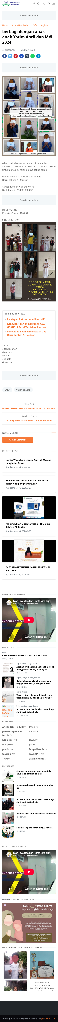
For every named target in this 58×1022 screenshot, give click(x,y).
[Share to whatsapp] (32, 56)
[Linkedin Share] (21, 56)
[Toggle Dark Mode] (44, 3)
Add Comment (19, 439)
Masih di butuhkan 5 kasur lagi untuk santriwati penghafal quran (27, 482)
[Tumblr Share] (27, 56)
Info (18, 706)
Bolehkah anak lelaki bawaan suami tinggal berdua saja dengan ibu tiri (33, 682)
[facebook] (34, 3)
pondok (24, 706)
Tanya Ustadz (33, 663)
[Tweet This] (10, 56)
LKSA (7, 389)
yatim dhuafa (23, 389)
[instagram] (38, 3)
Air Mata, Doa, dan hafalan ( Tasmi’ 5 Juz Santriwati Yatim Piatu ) (35, 710)
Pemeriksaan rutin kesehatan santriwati (36, 813)
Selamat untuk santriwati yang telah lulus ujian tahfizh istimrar (34, 772)
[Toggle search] (48, 3)
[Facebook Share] (4, 56)
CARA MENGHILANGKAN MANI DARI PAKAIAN (24, 655)
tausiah (5, 652)
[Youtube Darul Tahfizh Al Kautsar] (25, 3)
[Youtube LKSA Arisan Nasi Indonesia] (29, 3)
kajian (19, 663)
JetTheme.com (48, 1018)
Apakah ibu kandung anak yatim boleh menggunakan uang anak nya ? (35, 668)
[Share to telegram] (38, 56)
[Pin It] (16, 56)
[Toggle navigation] (53, 3)
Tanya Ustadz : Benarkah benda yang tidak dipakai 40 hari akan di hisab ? (34, 696)
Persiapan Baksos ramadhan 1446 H (27, 319)
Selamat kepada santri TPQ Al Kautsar (34, 827)
